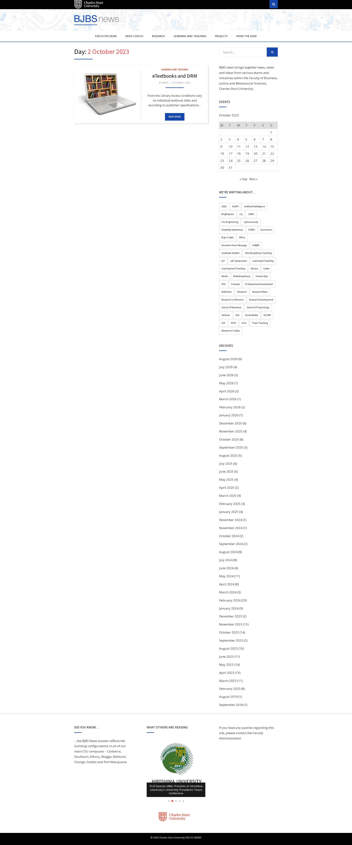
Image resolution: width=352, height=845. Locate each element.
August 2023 (228, 648)
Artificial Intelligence (254, 206)
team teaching (260, 323)
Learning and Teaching (190, 36)
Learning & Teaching (263, 260)
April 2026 (226, 391)
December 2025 (230, 423)
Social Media (251, 315)
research (242, 291)
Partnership (262, 276)
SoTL (244, 323)
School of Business (231, 307)
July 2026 (226, 367)
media (224, 276)
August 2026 (228, 359)
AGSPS (235, 206)
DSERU (251, 229)
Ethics (242, 237)
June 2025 (226, 471)
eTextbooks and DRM (174, 76)
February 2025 (230, 504)
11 (239, 146)
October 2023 (229, 632)
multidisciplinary (241, 276)
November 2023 (230, 624)
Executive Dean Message (234, 245)
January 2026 (229, 415)
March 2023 (227, 681)
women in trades (230, 330)
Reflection (226, 291)
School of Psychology (258, 307)
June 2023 (226, 656)
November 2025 (230, 431)
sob (237, 315)
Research (158, 36)
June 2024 (226, 568)
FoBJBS (255, 245)
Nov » (253, 179)
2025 (224, 206)
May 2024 (226, 576)
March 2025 (227, 496)
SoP (223, 323)
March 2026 (227, 399)
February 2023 (230, 688)
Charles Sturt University (236, 88)
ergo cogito (227, 237)
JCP (223, 260)
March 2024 (227, 592)
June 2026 (226, 375)
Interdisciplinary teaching (258, 253)
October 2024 (229, 536)
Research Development (261, 299)
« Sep (243, 179)
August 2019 (228, 697)
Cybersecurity (251, 222)
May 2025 (226, 479)
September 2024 (231, 544)
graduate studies (230, 253)
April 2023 (226, 673)
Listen (266, 268)
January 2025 (229, 512)
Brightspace (227, 214)
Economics (266, 229)
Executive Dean (106, 36)
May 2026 (226, 383)
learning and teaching (233, 268)
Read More (175, 116)
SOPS (233, 323)
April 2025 (226, 487)
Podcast (235, 284)
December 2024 (230, 520)
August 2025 (228, 455)
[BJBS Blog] (97, 25)
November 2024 (230, 528)
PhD (223, 284)
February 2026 (230, 407)
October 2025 (229, 439)
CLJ (241, 214)
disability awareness (232, 229)
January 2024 (229, 608)
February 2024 (230, 600)
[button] (107, 94)
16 (222, 153)
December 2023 (230, 616)
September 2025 (231, 447)
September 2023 (231, 640)
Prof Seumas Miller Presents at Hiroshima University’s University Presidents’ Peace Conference (176, 789)
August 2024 (228, 552)
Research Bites (259, 291)
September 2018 (231, 705)
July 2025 (226, 463)
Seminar (225, 315)
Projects (221, 36)
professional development (259, 284)
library (254, 268)
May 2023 (226, 664)
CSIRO (251, 214)
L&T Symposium (238, 260)
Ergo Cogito (134, 36)
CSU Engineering (229, 222)
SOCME (267, 315)
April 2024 (226, 584)
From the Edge (246, 36)
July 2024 (226, 560)
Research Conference (232, 299)
